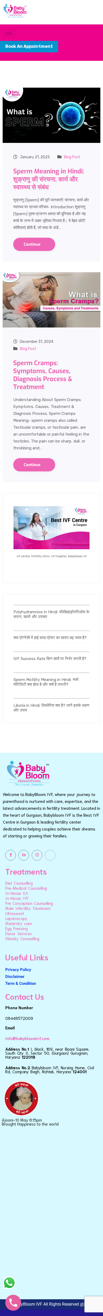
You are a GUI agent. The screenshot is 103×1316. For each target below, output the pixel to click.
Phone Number (19, 1007)
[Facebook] (10, 855)
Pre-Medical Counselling (26, 888)
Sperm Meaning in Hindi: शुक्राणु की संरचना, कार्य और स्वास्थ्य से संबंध (48, 179)
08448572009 (19, 1018)
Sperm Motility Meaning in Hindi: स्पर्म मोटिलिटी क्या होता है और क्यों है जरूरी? (45, 682)
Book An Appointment (29, 46)
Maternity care (18, 923)
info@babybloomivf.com (27, 1038)
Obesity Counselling (22, 938)
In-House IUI (16, 893)
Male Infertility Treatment (28, 908)
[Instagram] (37, 855)
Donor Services (18, 933)
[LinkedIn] (23, 855)
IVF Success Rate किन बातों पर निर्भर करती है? (49, 658)
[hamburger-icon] (9, 33)
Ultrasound (14, 913)
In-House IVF (16, 898)
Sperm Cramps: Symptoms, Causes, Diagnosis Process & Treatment (42, 375)
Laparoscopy (16, 918)
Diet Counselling (19, 882)
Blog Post (72, 157)
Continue (32, 244)
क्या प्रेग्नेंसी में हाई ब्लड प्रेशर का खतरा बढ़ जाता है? (50, 637)
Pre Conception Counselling (29, 903)
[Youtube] (50, 855)
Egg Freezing (16, 928)
